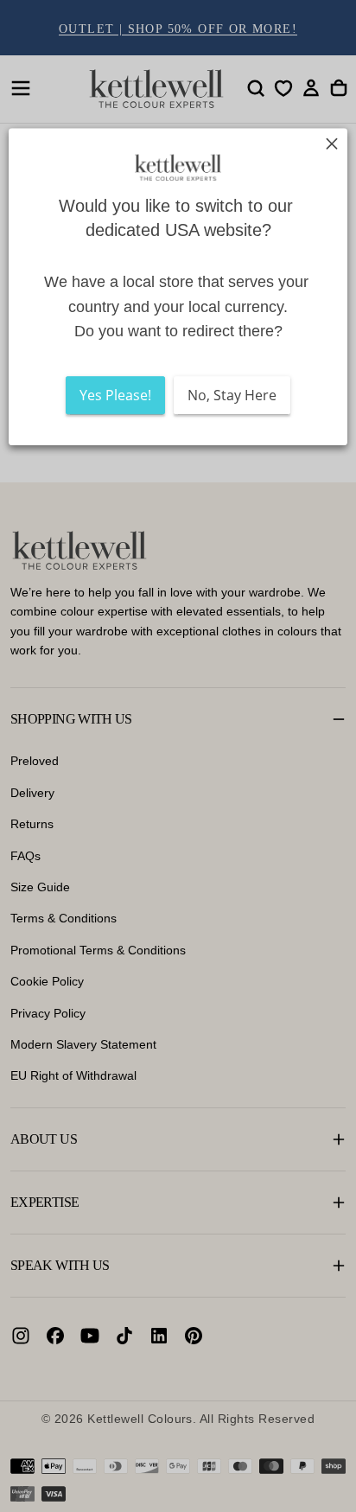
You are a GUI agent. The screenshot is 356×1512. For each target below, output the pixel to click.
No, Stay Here (232, 395)
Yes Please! (115, 395)
